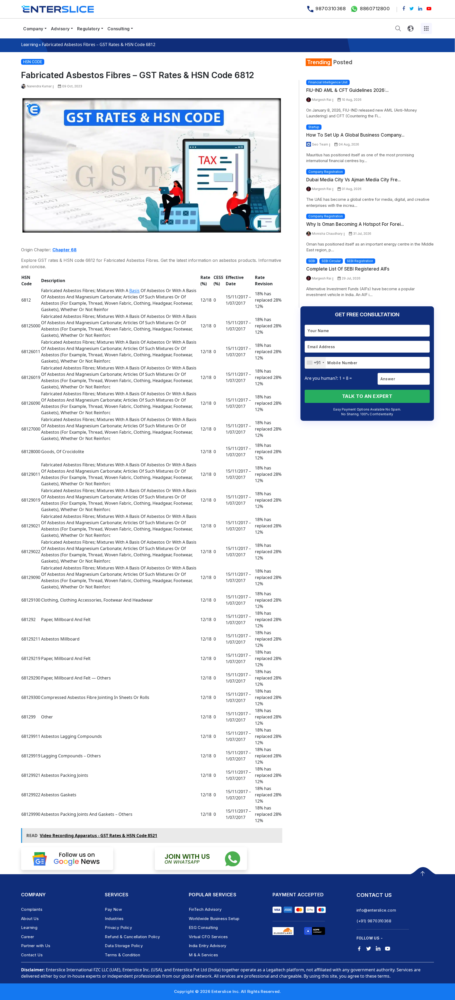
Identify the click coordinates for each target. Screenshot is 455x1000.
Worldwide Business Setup (214, 918)
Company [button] (33, 28)
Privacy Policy (118, 927)
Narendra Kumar (39, 86)
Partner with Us (35, 945)
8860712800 (375, 8)
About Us (30, 918)
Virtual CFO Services (208, 936)
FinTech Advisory (205, 909)
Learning (29, 44)
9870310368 (330, 8)
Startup (313, 127)
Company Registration (325, 172)
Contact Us (32, 954)
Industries (114, 918)
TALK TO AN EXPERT (367, 396)
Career (27, 936)
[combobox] (315, 362)
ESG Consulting (203, 927)
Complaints (31, 909)
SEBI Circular (331, 261)
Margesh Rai (321, 100)
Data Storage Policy (124, 945)
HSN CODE (32, 61)
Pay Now (113, 909)
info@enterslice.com (376, 910)
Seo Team (320, 144)
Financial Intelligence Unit (328, 82)
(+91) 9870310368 (374, 920)
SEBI (311, 261)
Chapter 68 (64, 249)
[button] (398, 28)
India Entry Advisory (207, 945)
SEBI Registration (360, 261)
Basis (134, 290)
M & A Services (203, 954)
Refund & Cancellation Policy (132, 936)
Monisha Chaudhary (327, 234)
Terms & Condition (122, 954)
